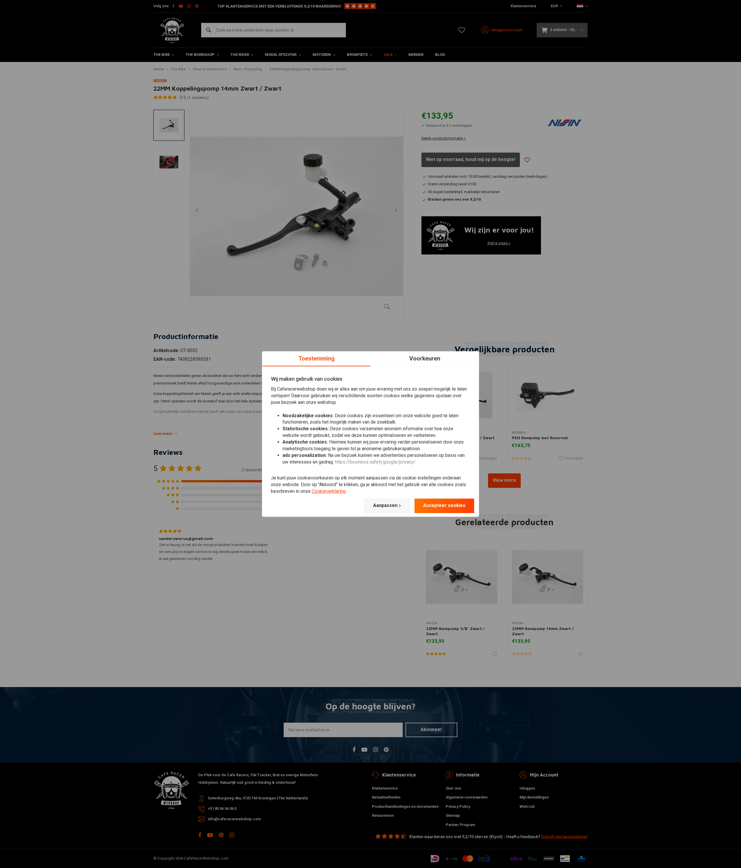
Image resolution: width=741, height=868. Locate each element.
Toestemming (316, 358)
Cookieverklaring (329, 491)
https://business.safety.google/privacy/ (375, 462)
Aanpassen (385, 505)
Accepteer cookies (444, 505)
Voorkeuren (424, 358)
